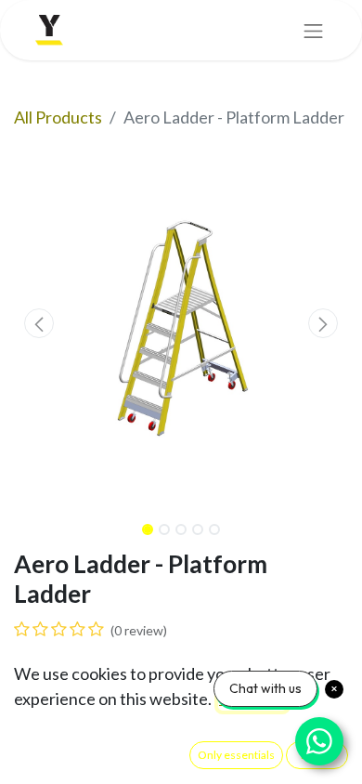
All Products (58, 117)
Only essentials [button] (236, 755)
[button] (39, 323)
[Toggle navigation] (313, 30)
